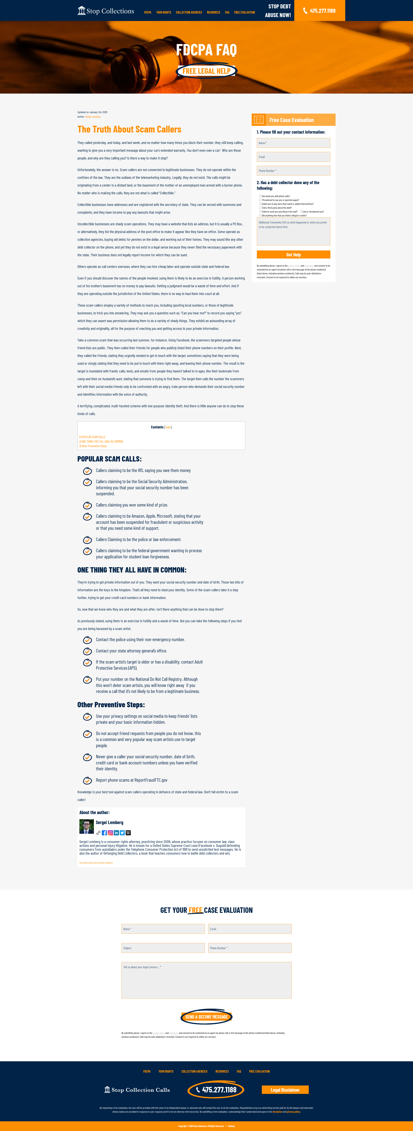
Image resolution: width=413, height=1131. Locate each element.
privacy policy (294, 265)
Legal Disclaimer (285, 1090)
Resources (213, 12)
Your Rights (163, 12)
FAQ (227, 12)
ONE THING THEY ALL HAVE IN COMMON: (101, 441)
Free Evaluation (244, 12)
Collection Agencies (189, 12)
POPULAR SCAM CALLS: (92, 437)
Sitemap (231, 1126)
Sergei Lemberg (92, 116)
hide (168, 427)
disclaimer (309, 265)
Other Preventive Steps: (93, 446)
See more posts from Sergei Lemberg (96, 862)
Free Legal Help (207, 70)
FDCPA (147, 12)
